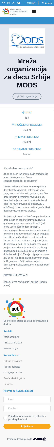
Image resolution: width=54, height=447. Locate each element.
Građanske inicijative (14, 378)
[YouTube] (18, 3)
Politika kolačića (11, 367)
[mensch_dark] (39, 439)
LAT (34, 3)
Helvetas (8, 384)
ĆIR (29, 3)
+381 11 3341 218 (12, 342)
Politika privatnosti (12, 361)
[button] (34, 11)
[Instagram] (8, 3)
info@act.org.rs (11, 337)
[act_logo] (6, 11)
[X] (13, 3)
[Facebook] (3, 3)
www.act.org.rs (10, 348)
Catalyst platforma (12, 372)
